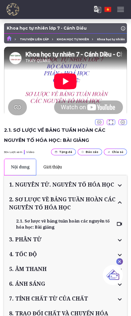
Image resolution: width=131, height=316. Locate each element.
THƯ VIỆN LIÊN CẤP (34, 39)
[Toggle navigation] (120, 9)
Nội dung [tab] (20, 167)
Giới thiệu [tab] (52, 167)
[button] (65, 185)
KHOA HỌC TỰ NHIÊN (73, 39)
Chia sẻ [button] (117, 152)
